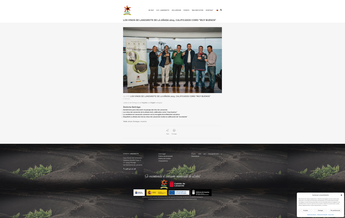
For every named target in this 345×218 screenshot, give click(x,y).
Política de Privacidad (322, 214)
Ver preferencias (335, 210)
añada (130, 121)
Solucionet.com (213, 154)
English (153, 103)
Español (144, 103)
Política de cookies (311, 214)
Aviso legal (161, 154)
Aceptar (305, 210)
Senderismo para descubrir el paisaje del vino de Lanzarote (145, 110)
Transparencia (163, 161)
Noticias (127, 99)
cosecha (143, 121)
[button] (341, 195)
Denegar (320, 210)
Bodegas (136, 121)
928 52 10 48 (130, 169)
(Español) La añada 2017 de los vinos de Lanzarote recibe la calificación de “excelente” (155, 117)
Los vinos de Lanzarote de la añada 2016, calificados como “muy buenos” (150, 112)
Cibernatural (195, 156)
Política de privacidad (165, 156)
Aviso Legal (331, 214)
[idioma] (216, 10)
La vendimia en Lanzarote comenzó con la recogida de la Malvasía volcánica (151, 114)
